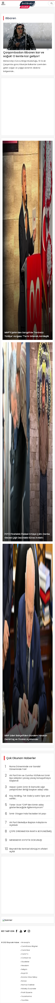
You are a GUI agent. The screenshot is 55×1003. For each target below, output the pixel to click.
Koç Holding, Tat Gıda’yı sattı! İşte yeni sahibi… (27, 797)
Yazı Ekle (24, 1000)
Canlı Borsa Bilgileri (29, 946)
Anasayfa (25, 942)
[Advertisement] (27, 108)
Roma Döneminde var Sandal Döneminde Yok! (22, 767)
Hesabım (25, 965)
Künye (23, 981)
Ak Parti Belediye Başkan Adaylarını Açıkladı (26, 823)
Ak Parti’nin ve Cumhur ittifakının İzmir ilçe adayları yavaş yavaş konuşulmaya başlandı (28, 777)
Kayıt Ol (24, 973)
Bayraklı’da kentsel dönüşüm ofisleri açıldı (26, 850)
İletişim (24, 969)
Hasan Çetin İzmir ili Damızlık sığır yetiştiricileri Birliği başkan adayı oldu (26, 788)
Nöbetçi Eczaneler (28, 988)
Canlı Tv (24, 954)
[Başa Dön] (50, 998)
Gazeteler (25, 962)
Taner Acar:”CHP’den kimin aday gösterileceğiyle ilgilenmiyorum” (24, 806)
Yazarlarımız (26, 996)
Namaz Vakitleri (27, 985)
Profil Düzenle (26, 992)
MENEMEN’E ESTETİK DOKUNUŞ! (23, 840)
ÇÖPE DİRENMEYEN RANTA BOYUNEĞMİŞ (28, 831)
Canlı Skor (25, 950)
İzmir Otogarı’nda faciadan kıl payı (25, 813)
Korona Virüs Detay (29, 977)
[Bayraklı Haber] (27, 7)
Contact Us (26, 958)
